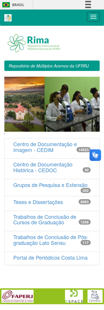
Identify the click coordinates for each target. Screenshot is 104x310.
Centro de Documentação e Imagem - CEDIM (45, 146)
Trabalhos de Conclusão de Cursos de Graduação (44, 219)
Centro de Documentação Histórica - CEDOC (43, 167)
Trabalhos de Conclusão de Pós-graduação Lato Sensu (50, 239)
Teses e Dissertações (38, 202)
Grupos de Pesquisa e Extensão (50, 184)
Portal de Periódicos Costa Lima (50, 257)
